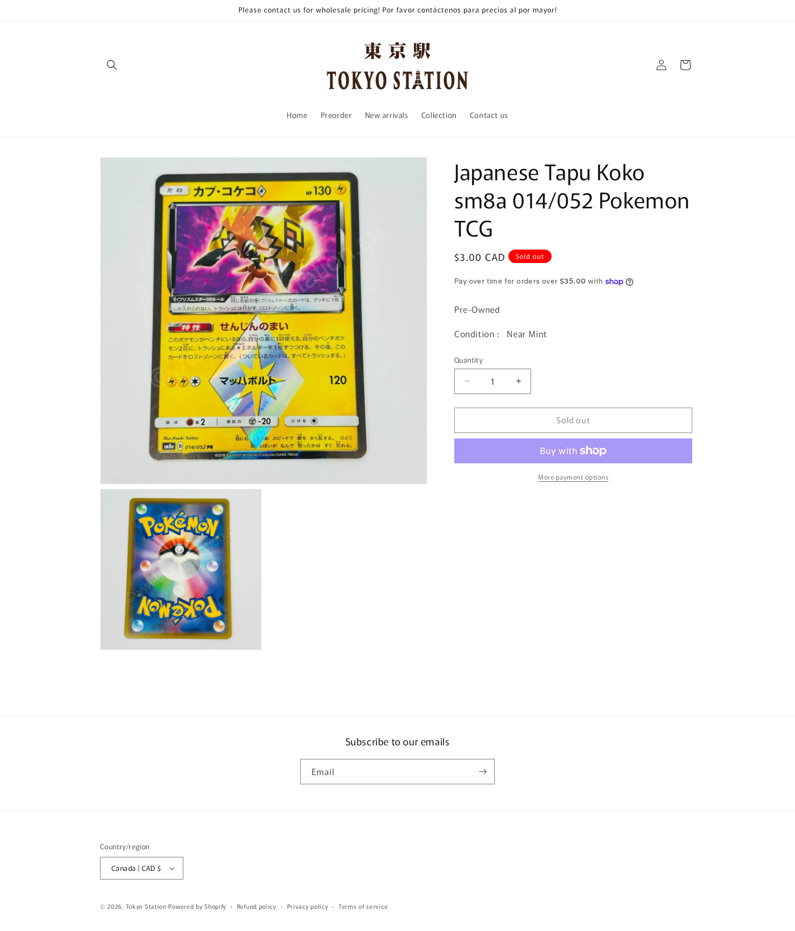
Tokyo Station (147, 906)
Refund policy (256, 906)
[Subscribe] (482, 771)
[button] (112, 65)
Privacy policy (307, 906)
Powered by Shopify (197, 906)
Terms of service (363, 906)
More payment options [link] (573, 476)
